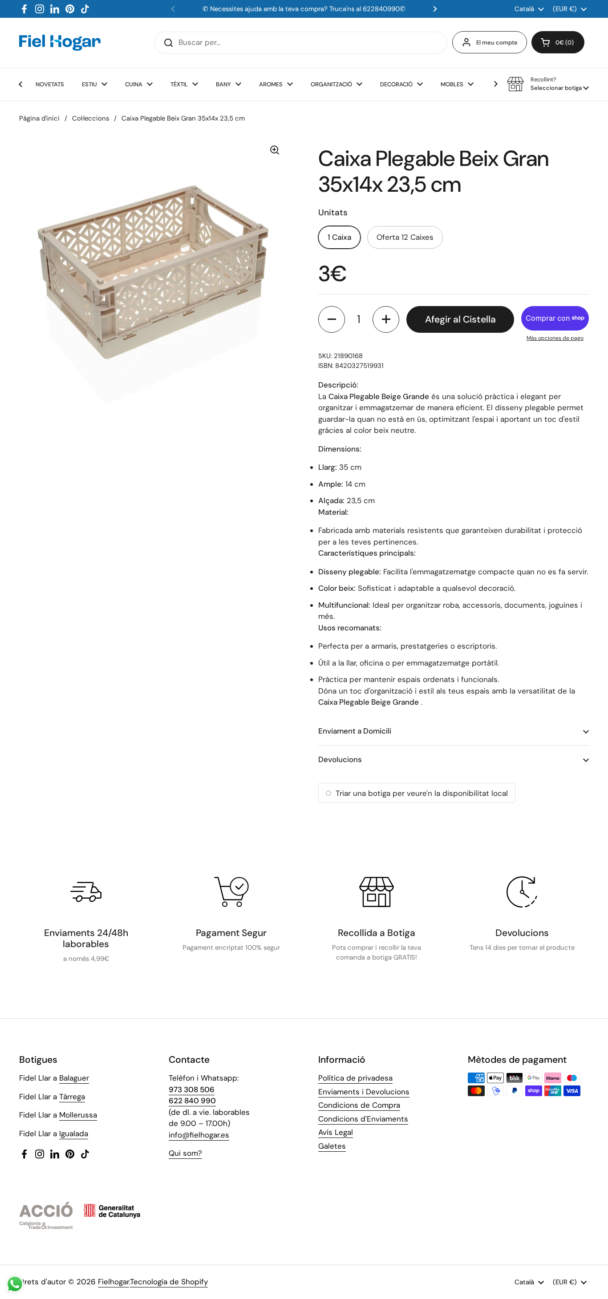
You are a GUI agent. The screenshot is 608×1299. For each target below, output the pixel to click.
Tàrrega (72, 1096)
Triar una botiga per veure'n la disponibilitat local (422, 793)
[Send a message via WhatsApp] (14, 1284)
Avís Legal (335, 1132)
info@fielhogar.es (199, 1135)
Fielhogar (113, 1282)
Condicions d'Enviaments (363, 1119)
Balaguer (74, 1078)
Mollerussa (78, 1115)
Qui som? (185, 1153)
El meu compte (497, 42)
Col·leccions (90, 118)
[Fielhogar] (60, 43)
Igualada (73, 1133)
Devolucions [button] (340, 759)
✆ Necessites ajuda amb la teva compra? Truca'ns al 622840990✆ (304, 8)
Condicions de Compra (359, 1105)
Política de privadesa (355, 1078)
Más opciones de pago (555, 338)
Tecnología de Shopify (169, 1282)
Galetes (332, 1146)
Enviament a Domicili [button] (354, 731)
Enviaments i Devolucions (363, 1092)
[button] (557, 42)
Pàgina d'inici (39, 118)
